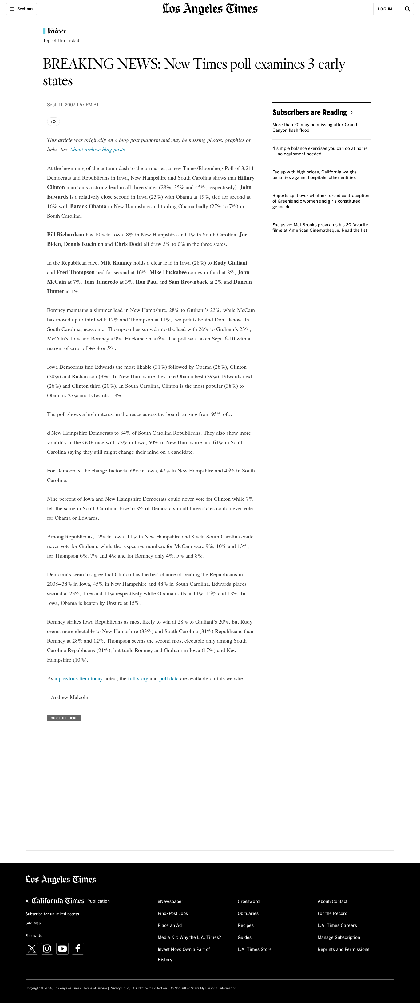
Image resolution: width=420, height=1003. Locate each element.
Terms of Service (95, 988)
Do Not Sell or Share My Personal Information (203, 988)
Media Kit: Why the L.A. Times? (189, 937)
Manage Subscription (339, 937)
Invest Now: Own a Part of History (184, 954)
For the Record (332, 914)
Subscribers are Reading (309, 111)
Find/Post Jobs (173, 914)
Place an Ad (170, 925)
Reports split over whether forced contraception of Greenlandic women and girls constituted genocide (320, 201)
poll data (169, 678)
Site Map (33, 923)
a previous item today (79, 678)
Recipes (246, 925)
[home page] (210, 8)
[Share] (53, 121)
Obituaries (248, 914)
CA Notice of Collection (150, 988)
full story (138, 678)
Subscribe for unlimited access (52, 914)
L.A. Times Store (255, 949)
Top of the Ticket (61, 40)
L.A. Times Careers (337, 925)
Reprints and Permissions (343, 949)
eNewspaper (170, 902)
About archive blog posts (97, 149)
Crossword (249, 902)
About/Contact (332, 902)
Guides (245, 937)
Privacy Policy (120, 988)
